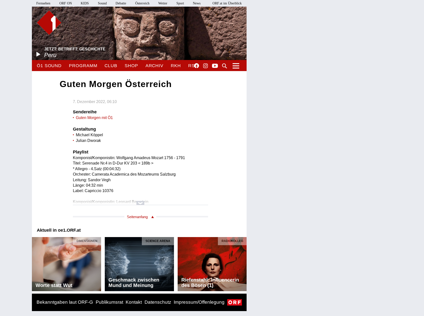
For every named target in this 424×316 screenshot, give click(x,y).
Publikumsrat (109, 302)
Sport (180, 3)
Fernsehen (43, 3)
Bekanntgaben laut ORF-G (65, 302)
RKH (176, 65)
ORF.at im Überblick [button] (227, 3)
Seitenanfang (137, 217)
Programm (83, 65)
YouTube (215, 66)
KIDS (85, 3)
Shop (131, 65)
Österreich (142, 3)
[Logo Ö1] (49, 22)
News (196, 3)
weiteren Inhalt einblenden (140, 200)
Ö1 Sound (49, 65)
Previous (36, 263)
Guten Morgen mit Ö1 (94, 118)
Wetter (162, 3)
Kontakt (134, 302)
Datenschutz (158, 302)
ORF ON (65, 3)
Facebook (196, 65)
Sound (102, 3)
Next (243, 263)
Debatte (121, 3)
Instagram (205, 65)
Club (111, 65)
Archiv (154, 65)
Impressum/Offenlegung (199, 302)
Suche (224, 65)
